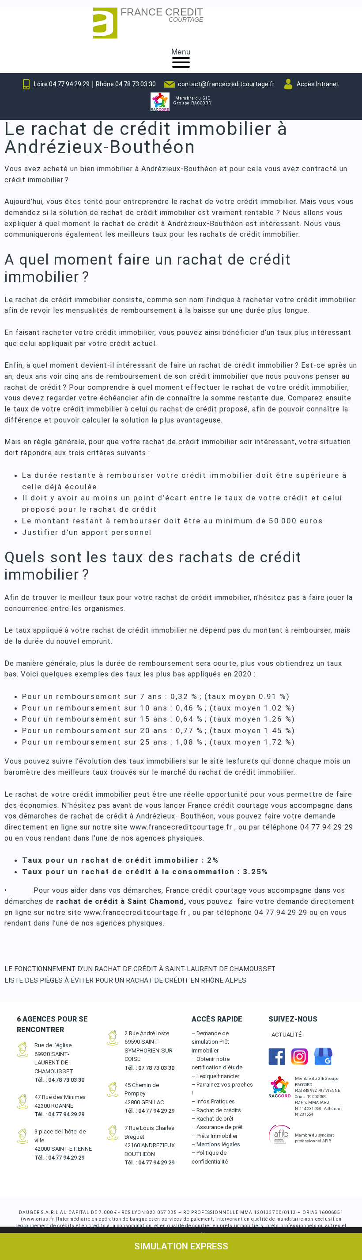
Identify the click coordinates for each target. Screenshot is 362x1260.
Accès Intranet (318, 84)
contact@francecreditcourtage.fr (226, 84)
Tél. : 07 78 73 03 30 (149, 1067)
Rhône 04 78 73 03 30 (126, 84)
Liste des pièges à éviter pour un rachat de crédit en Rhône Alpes (125, 980)
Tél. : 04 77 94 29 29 (59, 1114)
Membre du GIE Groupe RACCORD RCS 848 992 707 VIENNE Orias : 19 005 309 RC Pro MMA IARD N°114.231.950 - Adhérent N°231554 (318, 1096)
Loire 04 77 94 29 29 (62, 84)
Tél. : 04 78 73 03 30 (59, 1079)
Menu (181, 51)
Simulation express (181, 1246)
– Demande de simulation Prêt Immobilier (210, 1042)
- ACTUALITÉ (285, 1034)
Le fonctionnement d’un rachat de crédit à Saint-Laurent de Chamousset (139, 969)
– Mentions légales (216, 1144)
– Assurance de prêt (217, 1127)
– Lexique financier (215, 1076)
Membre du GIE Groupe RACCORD (192, 101)
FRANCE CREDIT (162, 16)
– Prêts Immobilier (215, 1136)
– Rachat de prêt (213, 1118)
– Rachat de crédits (216, 1110)
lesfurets (242, 761)
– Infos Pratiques (213, 1101)
